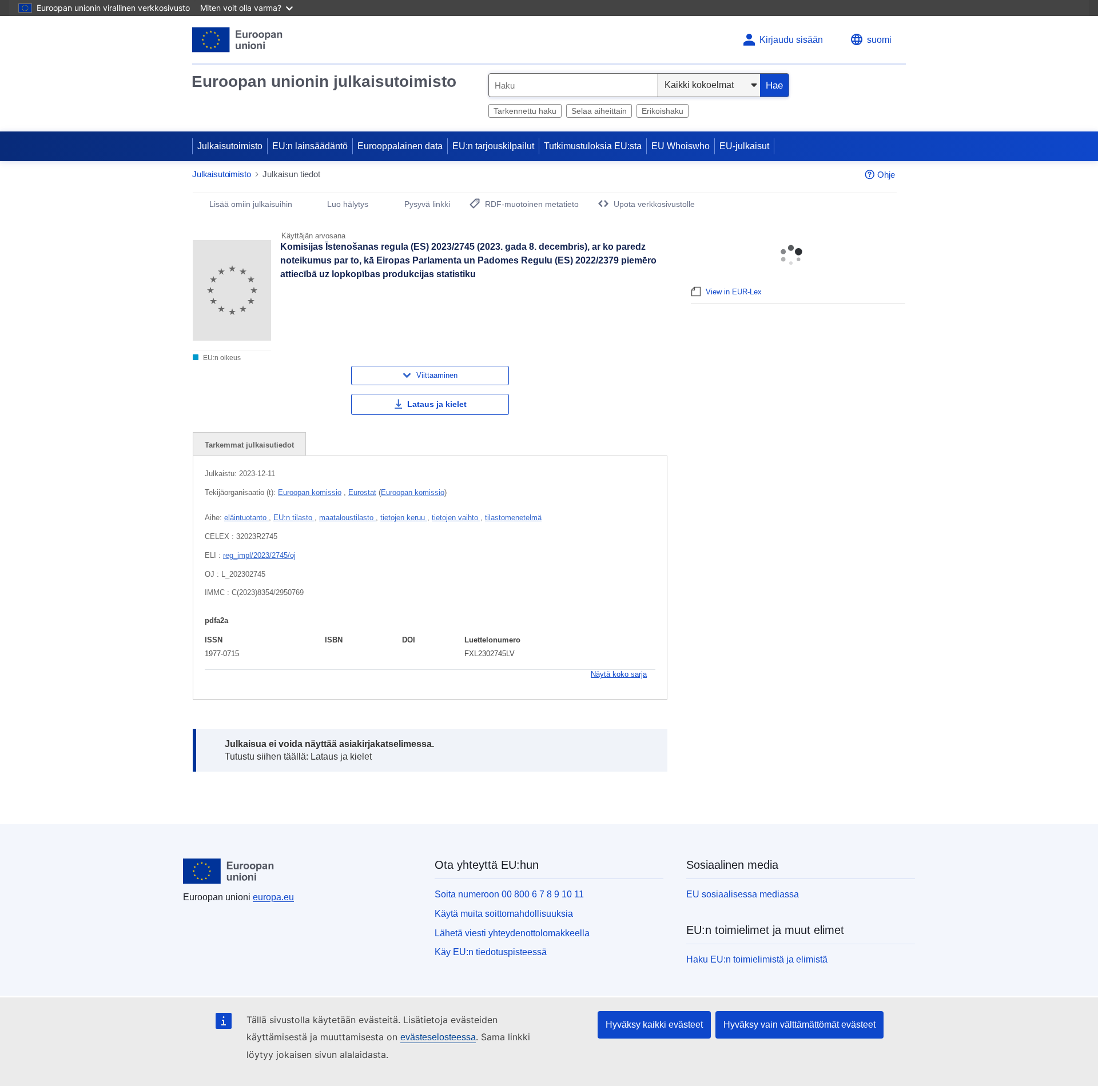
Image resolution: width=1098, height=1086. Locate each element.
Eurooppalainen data (400, 146)
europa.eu (273, 897)
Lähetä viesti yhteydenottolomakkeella (512, 933)
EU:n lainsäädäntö (310, 146)
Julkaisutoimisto (229, 146)
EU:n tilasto (294, 517)
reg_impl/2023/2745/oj (259, 555)
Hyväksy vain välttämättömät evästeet (799, 1024)
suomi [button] (879, 40)
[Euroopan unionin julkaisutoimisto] (237, 40)
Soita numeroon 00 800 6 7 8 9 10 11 (509, 894)
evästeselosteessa (438, 1037)
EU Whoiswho (680, 146)
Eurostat (362, 492)
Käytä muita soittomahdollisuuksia (504, 914)
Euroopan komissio (309, 492)
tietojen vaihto (456, 517)
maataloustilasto (347, 517)
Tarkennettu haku (525, 110)
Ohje (886, 174)
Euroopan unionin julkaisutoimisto (324, 81)
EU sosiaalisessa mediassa (742, 894)
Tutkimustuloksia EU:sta (593, 146)
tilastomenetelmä (513, 517)
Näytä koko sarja (619, 674)
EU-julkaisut (744, 146)
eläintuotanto (246, 517)
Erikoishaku (662, 110)
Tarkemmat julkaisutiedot (249, 445)
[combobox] (573, 85)
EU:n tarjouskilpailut (493, 146)
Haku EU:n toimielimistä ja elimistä (757, 959)
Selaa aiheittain (599, 110)
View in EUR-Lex (734, 292)
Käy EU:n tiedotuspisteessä (491, 952)
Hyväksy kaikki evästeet (654, 1024)
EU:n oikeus (221, 358)
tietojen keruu (403, 517)
